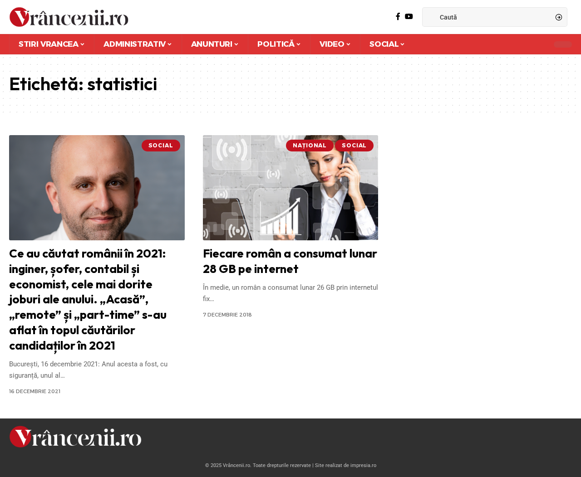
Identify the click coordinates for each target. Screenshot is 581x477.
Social (160, 145)
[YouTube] (409, 16)
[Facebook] (398, 16)
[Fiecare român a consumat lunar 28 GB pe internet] (291, 187)
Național (310, 145)
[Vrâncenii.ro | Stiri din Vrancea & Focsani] (68, 17)
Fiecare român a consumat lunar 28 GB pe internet (290, 261)
